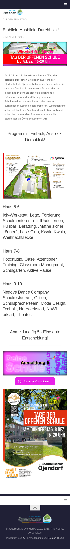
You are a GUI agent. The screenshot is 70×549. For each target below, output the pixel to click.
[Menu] (65, 4)
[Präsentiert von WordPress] (24, 538)
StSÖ (23, 19)
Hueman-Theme (55, 538)
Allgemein (10, 19)
